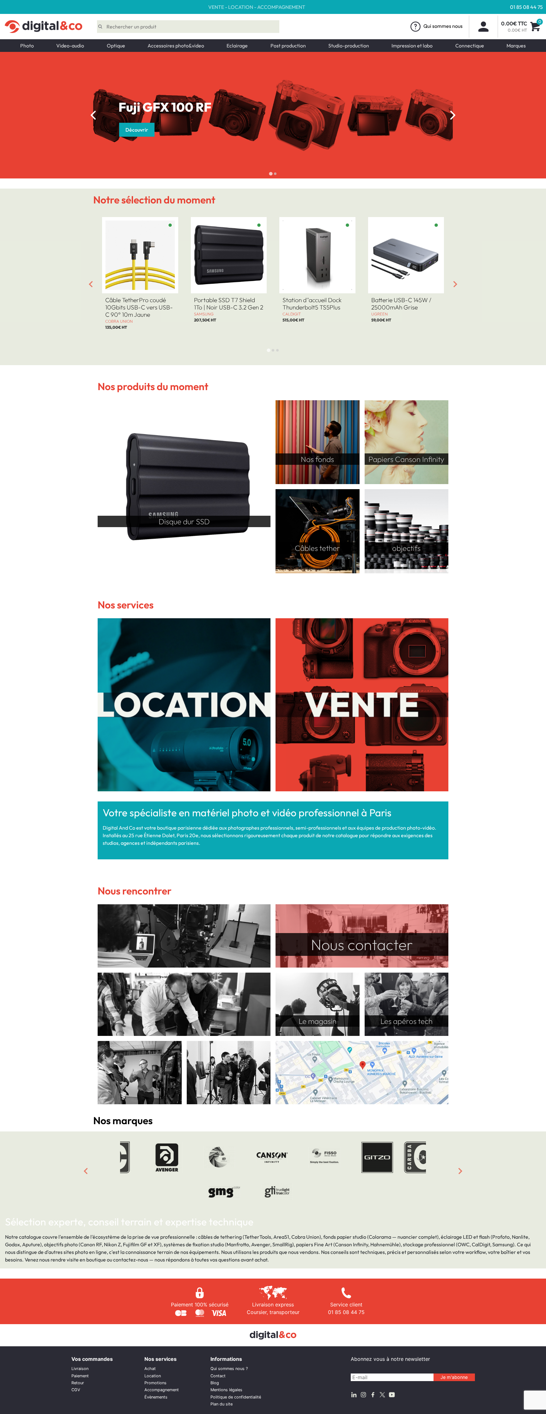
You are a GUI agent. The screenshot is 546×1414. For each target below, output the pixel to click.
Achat (150, 1368)
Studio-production (348, 45)
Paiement (80, 1376)
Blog (214, 1382)
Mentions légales (226, 1389)
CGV (75, 1389)
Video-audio (70, 45)
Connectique (469, 45)
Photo (27, 45)
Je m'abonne (454, 1377)
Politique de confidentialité (235, 1397)
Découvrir (136, 130)
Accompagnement (161, 1389)
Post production (288, 45)
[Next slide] (452, 115)
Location (152, 1376)
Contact (218, 1376)
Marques (516, 45)
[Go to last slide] (93, 115)
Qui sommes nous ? (229, 1368)
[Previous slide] (86, 1171)
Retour (77, 1382)
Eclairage (237, 45)
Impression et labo (412, 45)
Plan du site (221, 1404)
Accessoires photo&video (176, 45)
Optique (116, 45)
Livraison (79, 1368)
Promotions (155, 1382)
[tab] (270, 173)
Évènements (155, 1397)
